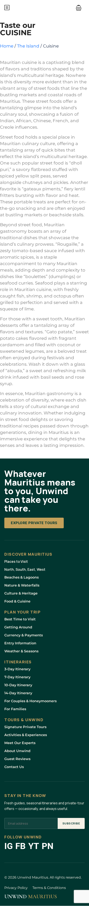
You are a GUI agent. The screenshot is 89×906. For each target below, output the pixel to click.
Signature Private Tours (25, 727)
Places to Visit (16, 561)
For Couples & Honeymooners (30, 701)
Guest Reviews (17, 759)
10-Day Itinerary (18, 685)
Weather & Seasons (21, 651)
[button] (78, 7)
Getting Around (18, 627)
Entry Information (20, 643)
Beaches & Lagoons (21, 577)
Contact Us (14, 767)
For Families (15, 709)
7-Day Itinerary (17, 677)
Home (6, 46)
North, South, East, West (24, 569)
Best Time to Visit (20, 619)
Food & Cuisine (17, 601)
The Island (28, 46)
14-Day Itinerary (18, 693)
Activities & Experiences (25, 735)
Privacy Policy (16, 888)
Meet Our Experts (19, 743)
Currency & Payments (23, 635)
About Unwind (17, 751)
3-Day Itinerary (17, 669)
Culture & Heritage (21, 593)
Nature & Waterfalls (21, 585)
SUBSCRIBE (71, 823)
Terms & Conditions (49, 888)
